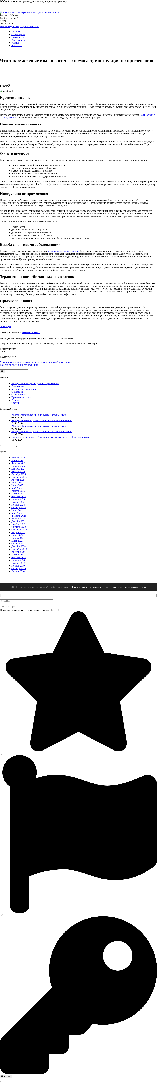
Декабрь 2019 (18, 563)
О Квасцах (5, 326)
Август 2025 (18, 479)
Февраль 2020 (18, 557)
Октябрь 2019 (18, 568)
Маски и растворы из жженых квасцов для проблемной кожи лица (35, 362)
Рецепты (16, 400)
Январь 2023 (18, 518)
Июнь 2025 (17, 485)
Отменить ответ (31, 332)
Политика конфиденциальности (86, 587)
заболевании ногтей (63, 251)
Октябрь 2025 (18, 474)
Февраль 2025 (18, 496)
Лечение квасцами (21, 386)
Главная (15, 31)
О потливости (18, 394)
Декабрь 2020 (18, 546)
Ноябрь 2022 (18, 524)
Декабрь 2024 (18, 502)
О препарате (18, 34)
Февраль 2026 (18, 463)
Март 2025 (17, 493)
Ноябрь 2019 (18, 565)
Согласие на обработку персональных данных (125, 587)
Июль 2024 (17, 510)
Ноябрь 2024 (18, 504)
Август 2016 (18, 571)
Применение (18, 37)
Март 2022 (17, 540)
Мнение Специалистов (23, 389)
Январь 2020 (18, 560)
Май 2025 (16, 488)
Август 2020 (18, 552)
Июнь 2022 (17, 538)
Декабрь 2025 (18, 468)
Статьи (15, 42)
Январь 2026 (18, 466)
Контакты (16, 45)
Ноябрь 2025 (18, 471)
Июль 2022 (17, 535)
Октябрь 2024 (18, 507)
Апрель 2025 (18, 491)
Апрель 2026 (18, 457)
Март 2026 (17, 460)
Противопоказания (21, 397)
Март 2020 (17, 554)
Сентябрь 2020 (19, 549)
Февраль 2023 (18, 515)
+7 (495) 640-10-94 (29, 26)
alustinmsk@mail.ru (9, 26)
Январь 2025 (18, 499)
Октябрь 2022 (18, 527)
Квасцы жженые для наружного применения (35, 383)
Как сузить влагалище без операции (19, 365)
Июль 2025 (17, 482)
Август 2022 (18, 532)
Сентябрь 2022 (19, 529)
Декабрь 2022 (18, 521)
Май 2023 (16, 513)
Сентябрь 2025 (19, 477)
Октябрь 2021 (18, 543)
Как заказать (18, 40)
